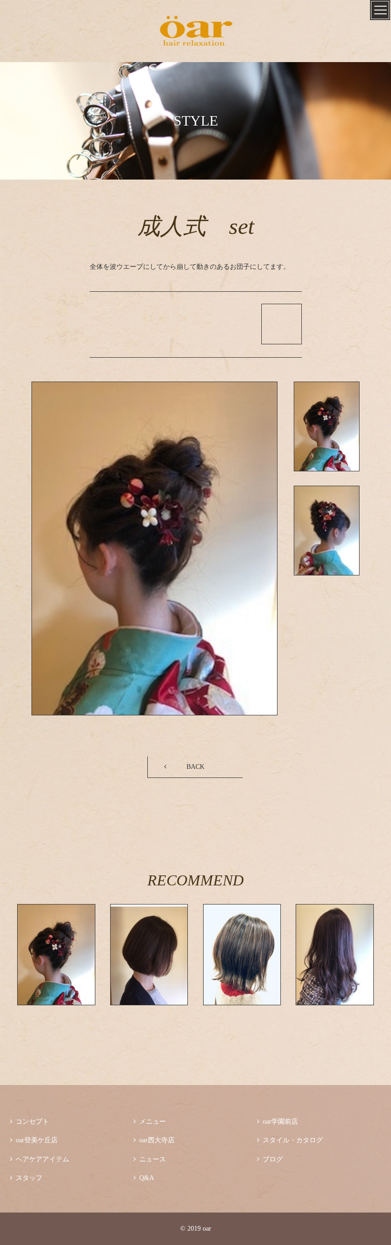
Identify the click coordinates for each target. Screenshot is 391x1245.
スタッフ (26, 1177)
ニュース (150, 1159)
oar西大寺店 (154, 1140)
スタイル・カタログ (290, 1140)
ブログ (270, 1159)
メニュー (150, 1121)
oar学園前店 (277, 1121)
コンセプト (29, 1121)
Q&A (144, 1177)
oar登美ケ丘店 (34, 1140)
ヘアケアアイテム (39, 1159)
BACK (195, 766)
